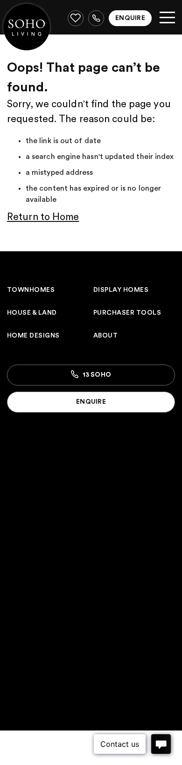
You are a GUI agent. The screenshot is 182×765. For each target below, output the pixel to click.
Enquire (130, 18)
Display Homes (120, 290)
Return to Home (43, 217)
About (105, 335)
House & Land (32, 313)
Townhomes (31, 290)
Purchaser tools (127, 313)
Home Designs (33, 335)
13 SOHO (96, 375)
